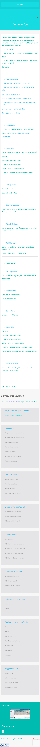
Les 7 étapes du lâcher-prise (11, 94)
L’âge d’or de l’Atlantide (13, 511)
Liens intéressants (11, 687)
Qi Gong (7, 631)
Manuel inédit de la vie (12, 521)
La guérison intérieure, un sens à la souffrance (16, 83)
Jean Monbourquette (12, 205)
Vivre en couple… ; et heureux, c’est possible (16, 98)
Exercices (8, 655)
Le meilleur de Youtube (12, 585)
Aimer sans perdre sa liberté (11, 113)
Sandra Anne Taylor (12, 364)
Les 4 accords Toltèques (13, 641)
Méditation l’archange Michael (15, 548)
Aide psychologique (11, 682)
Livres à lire (9, 673)
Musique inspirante (11, 581)
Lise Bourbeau (10, 125)
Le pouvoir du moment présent (14, 433)
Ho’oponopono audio (11, 442)
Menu (21, 4)
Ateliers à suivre (10, 678)
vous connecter (14, 402)
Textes (7, 608)
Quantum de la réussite (9, 368)
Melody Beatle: (11, 185)
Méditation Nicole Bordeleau (14, 558)
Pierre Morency (11, 290)
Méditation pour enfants (13, 456)
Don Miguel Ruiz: (11, 271)
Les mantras (9, 539)
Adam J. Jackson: (12, 224)
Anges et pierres (10, 451)
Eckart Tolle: (10, 148)
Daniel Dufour (10, 311)
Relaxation (8, 650)
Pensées (8, 604)
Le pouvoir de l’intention (13, 516)
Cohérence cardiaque (11, 461)
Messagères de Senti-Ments (14, 437)
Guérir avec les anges (12, 479)
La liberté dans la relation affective (13, 109)
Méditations (9, 645)
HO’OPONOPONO (10, 636)
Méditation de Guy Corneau (14, 553)
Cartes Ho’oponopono (12, 447)
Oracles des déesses (11, 484)
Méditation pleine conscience (14, 544)
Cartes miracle (10, 488)
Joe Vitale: (9, 49)
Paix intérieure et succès (13, 493)
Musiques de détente (12, 576)
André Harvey (10, 243)
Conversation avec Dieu (12, 627)
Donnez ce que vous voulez (13, 415)
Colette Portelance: (12, 79)
